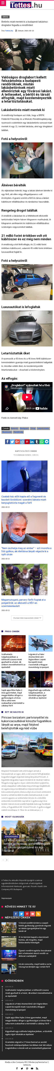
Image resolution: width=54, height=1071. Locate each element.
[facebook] (7, 441)
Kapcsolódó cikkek (26, 451)
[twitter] (12, 441)
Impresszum (6, 898)
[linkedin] (32, 441)
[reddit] (22, 441)
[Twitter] (21, 914)
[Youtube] (32, 914)
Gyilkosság (11, 836)
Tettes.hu (9, 31)
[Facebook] (15, 914)
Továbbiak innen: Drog (26, 455)
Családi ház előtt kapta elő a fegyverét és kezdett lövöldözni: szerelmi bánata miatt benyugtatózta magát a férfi (23, 499)
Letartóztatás (43, 428)
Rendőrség (18, 432)
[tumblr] (36, 441)
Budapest (24, 428)
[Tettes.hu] (27, 5)
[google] (17, 441)
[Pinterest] (27, 914)
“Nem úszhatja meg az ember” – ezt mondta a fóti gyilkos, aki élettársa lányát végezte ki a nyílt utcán (26, 551)
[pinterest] (27, 441)
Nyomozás (6, 432)
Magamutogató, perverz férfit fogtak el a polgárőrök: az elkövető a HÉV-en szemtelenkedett (23, 602)
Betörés (14, 428)
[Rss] (38, 914)
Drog (5, 17)
